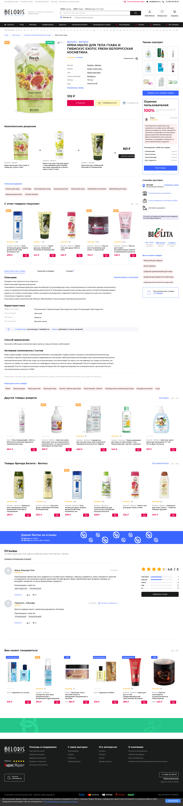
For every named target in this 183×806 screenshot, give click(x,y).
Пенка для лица (78, 189)
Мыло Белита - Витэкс (93, 388)
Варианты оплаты (36, 754)
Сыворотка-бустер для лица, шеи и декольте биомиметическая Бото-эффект (91, 442)
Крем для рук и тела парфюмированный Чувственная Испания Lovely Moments (134, 696)
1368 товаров (160, 242)
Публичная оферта (136, 754)
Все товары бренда (160, 463)
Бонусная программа (38, 765)
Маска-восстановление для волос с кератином (97, 248)
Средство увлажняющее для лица (37, 35)
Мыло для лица (61, 35)
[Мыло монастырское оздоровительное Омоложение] (148, 82)
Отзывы (102, 751)
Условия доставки (11, 1)
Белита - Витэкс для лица (70, 388)
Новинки (156, 25)
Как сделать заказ (37, 751)
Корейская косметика (97, 189)
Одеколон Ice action (18, 692)
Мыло (7, 388)
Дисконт (62, 25)
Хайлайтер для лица (117, 189)
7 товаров (171, 242)
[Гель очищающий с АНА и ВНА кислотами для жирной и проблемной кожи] (173, 53)
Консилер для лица (42, 189)
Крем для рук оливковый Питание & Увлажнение (44, 248)
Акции (141, 25)
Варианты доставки (37, 758)
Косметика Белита (79, 25)
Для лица (16, 35)
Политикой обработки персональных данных (60, 802)
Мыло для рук (19, 388)
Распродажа (124, 25)
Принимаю (173, 801)
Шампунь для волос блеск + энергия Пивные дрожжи (164, 507)
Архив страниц (105, 761)
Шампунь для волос (13, 194)
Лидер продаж (74, 761)
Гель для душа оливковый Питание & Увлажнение (47, 507)
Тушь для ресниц (61, 189)
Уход (22, 25)
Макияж (32, 25)
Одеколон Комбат (104, 692)
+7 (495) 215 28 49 (169, 774)
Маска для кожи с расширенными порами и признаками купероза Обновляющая (124, 250)
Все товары (164, 398)
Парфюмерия (48, 25)
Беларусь (91, 76)
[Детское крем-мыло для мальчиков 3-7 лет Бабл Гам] (148, 53)
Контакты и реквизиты (137, 751)
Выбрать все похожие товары (161, 93)
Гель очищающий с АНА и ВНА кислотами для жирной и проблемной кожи (20, 442)
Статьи (101, 758)
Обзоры (102, 754)
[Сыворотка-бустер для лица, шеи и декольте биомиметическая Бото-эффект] (160, 82)
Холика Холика (31, 194)
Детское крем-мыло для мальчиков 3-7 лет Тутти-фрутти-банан (160, 442)
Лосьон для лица (12, 189)
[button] (80, 103)
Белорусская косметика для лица (119, 388)
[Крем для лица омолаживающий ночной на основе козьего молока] (173, 67)
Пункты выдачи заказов (83, 17)
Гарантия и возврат (45, 271)
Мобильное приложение (69, 1)
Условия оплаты (26, 1)
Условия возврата (42, 1)
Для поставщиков (135, 758)
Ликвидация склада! (102, 25)
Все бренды (9, 30)
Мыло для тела (34, 388)
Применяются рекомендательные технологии (147, 761)
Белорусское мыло (144, 388)
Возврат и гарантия (37, 761)
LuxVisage (27, 189)
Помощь (54, 1)
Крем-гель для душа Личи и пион (70, 248)
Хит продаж (174, 25)
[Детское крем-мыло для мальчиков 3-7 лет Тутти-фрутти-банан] (148, 67)
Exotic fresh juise (94, 69)
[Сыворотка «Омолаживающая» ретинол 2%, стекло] (160, 53)
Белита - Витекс (94, 65)
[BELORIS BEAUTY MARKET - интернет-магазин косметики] (14, 13)
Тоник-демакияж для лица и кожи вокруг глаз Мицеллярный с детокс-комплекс (126, 442)
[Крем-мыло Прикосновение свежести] (173, 82)
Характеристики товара (14, 271)
